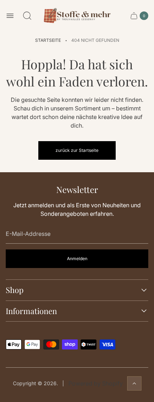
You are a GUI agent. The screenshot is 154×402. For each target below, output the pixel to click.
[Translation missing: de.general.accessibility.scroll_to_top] (134, 383)
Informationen (31, 311)
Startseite (48, 40)
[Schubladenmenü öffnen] (10, 16)
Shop (15, 290)
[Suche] (27, 16)
